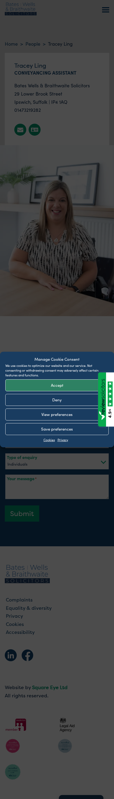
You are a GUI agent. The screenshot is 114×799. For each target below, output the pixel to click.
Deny (57, 399)
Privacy (63, 439)
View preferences (57, 414)
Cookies (49, 439)
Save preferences (57, 429)
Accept (57, 385)
